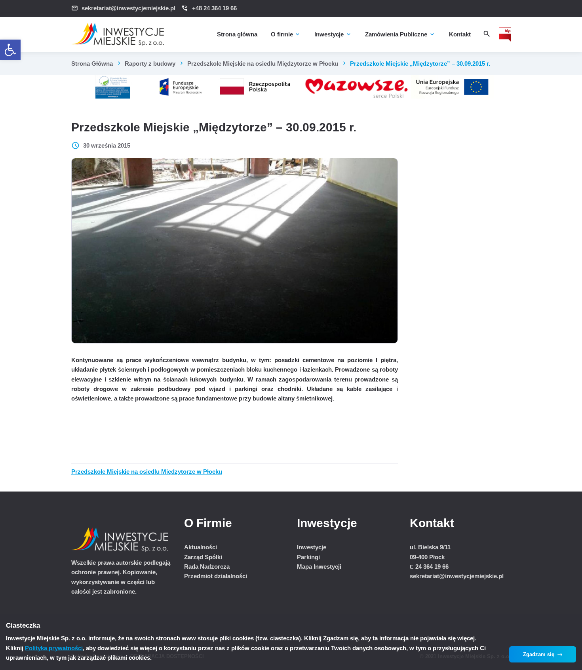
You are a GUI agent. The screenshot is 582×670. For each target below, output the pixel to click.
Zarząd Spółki (203, 557)
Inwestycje (311, 547)
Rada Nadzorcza (207, 566)
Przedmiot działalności (215, 576)
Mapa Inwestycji (319, 566)
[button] (10, 50)
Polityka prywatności (54, 648)
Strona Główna (92, 63)
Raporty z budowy (150, 63)
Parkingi (308, 557)
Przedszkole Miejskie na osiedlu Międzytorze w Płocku (262, 63)
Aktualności (200, 547)
